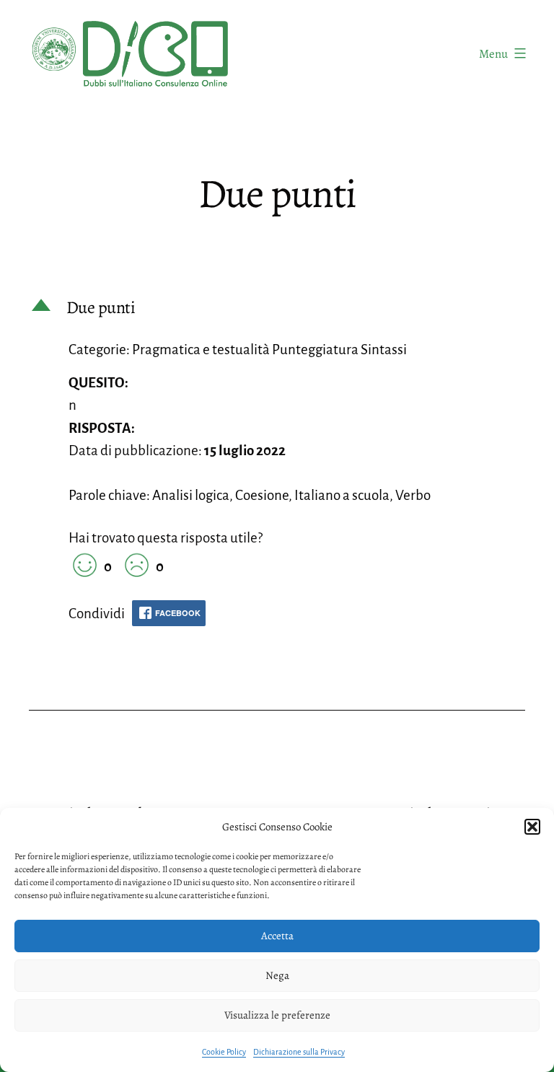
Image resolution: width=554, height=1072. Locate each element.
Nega (277, 975)
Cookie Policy (224, 1051)
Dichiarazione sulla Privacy (299, 1051)
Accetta (277, 935)
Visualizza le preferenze (277, 1015)
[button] (532, 827)
